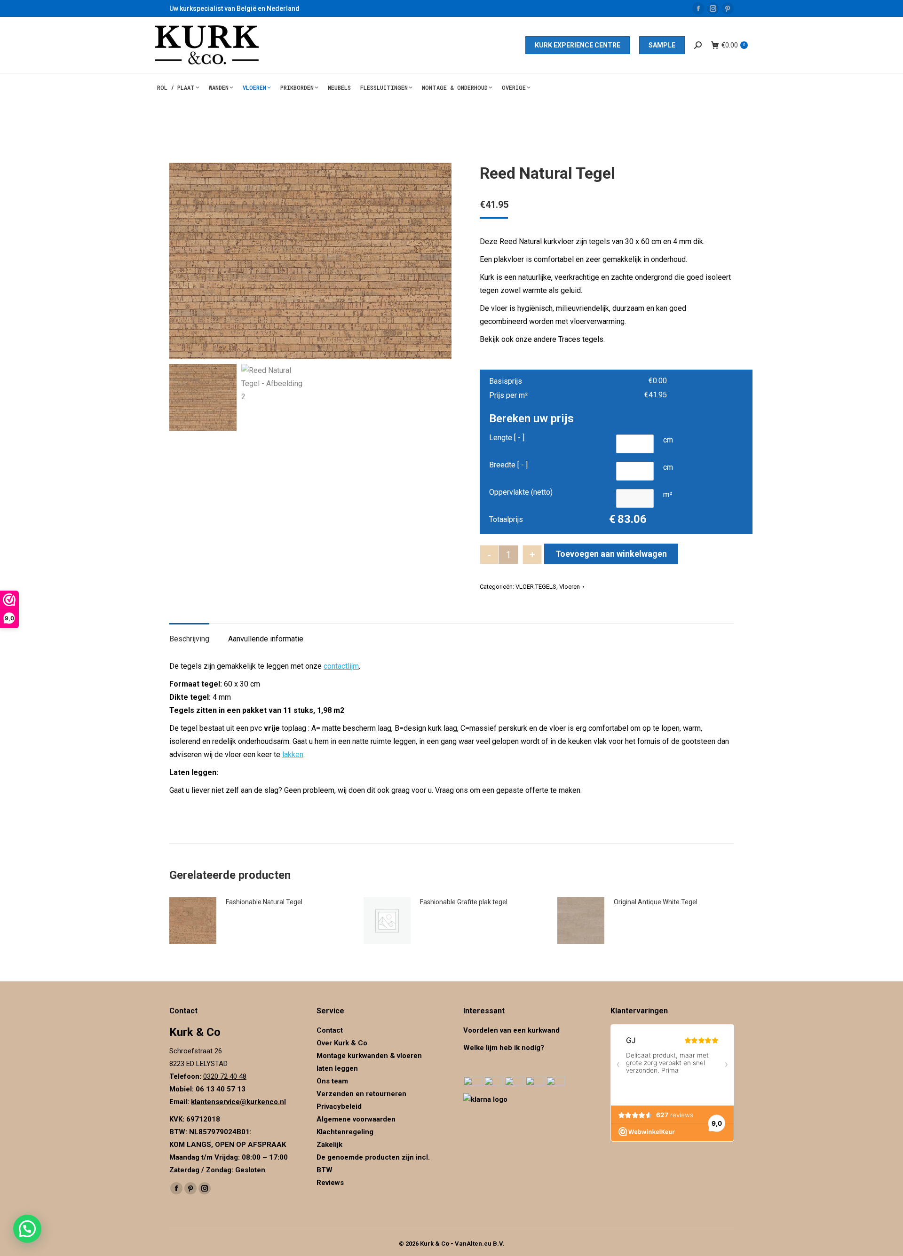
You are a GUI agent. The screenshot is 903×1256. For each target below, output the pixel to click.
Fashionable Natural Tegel (264, 902)
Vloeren (569, 586)
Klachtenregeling (345, 1132)
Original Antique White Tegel (655, 902)
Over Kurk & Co (342, 1043)
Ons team (332, 1081)
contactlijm (341, 666)
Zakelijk (329, 1144)
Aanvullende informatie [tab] (265, 638)
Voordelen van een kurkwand (511, 1030)
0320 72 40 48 (224, 1076)
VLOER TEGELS (535, 586)
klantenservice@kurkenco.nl (238, 1102)
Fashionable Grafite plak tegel (463, 902)
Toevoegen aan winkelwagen (611, 554)
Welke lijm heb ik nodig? (503, 1047)
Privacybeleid (340, 1106)
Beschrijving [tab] (189, 638)
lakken (292, 754)
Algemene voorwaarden (356, 1119)
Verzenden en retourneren (361, 1094)
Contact (330, 1030)
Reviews (330, 1182)
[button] (27, 1229)
